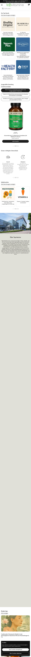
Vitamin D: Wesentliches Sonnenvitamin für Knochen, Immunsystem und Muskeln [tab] (15, 94)
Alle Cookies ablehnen (15, 653)
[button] (28, 5)
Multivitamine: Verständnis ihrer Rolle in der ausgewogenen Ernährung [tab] (15, 90)
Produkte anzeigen (6, 86)
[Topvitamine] (15, 5)
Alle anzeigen (4, 613)
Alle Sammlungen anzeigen (8, 15)
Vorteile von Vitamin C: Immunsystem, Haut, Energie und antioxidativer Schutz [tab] (15, 99)
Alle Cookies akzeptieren (15, 649)
